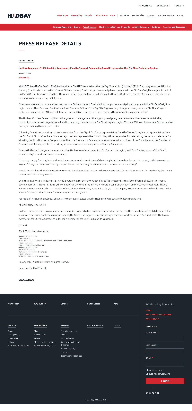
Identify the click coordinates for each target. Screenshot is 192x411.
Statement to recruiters (158, 314)
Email (148, 358)
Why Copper (62, 15)
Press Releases (89, 27)
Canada (88, 15)
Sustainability (138, 15)
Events (77, 27)
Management (13, 335)
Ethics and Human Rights (45, 342)
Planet (37, 331)
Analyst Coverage (140, 27)
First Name (151, 332)
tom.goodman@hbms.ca (35, 245)
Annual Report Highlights (18, 346)
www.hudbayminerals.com (127, 198)
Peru (112, 15)
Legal (149, 310)
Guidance (156, 27)
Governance (13, 338)
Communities (40, 335)
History (11, 342)
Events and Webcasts (159, 374)
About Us (124, 15)
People (37, 338)
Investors (151, 15)
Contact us (163, 6)
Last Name (151, 345)
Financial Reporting (62, 27)
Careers (180, 15)
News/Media (145, 6)
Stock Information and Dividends (114, 27)
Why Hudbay (76, 15)
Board (10, 331)
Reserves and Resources (174, 27)
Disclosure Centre (166, 15)
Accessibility (152, 319)
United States (101, 15)
